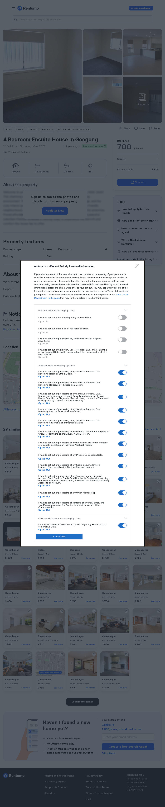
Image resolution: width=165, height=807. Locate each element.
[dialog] (82, 403)
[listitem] (82, 310)
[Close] (138, 267)
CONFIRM (59, 536)
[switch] (122, 317)
